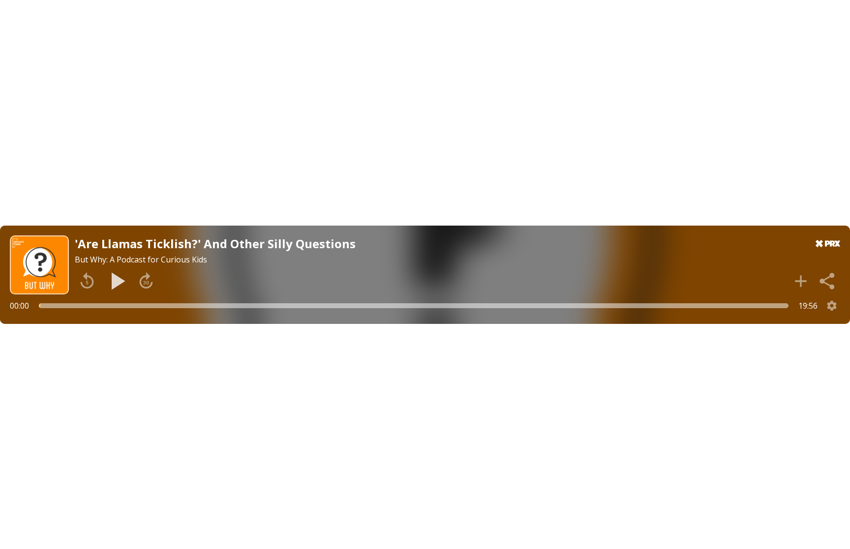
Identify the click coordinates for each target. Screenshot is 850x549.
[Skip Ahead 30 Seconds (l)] (146, 281)
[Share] (828, 281)
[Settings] (831, 305)
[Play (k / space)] (116, 281)
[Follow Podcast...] (801, 281)
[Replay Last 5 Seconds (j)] (87, 281)
